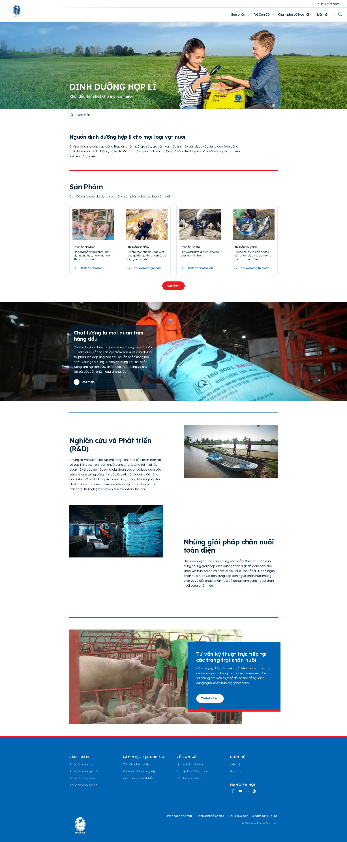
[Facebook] (233, 791)
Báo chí (235, 771)
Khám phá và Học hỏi (293, 14)
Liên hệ (322, 14)
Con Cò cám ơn (187, 778)
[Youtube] (240, 791)
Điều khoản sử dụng (265, 815)
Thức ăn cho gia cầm (84, 771)
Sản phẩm (238, 14)
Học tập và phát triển (138, 778)
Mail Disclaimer (238, 815)
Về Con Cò (262, 14)
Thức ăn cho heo (82, 764)
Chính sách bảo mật (179, 815)
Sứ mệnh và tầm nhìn (191, 771)
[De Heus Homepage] (14, 11)
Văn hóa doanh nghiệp (139, 771)
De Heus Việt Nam (327, 4)
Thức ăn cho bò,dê (83, 785)
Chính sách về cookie (210, 815)
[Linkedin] (247, 791)
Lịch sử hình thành (189, 764)
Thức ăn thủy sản (82, 778)
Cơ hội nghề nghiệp (137, 764)
